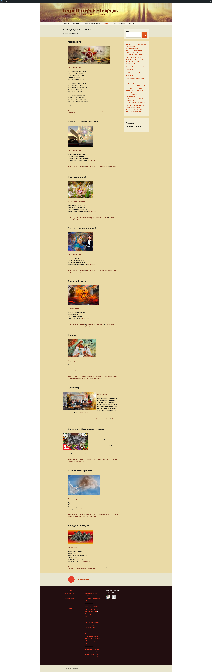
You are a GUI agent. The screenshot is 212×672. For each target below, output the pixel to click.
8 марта (106, 217)
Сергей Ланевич (72, 547)
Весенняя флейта (69, 601)
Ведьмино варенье (69, 593)
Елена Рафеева (129, 67)
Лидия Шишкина (138, 78)
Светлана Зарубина (130, 92)
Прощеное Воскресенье (80, 470)
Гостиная (131, 23)
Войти (107, 606)
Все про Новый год (139, 63)
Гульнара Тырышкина (131, 66)
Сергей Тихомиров (132, 94)
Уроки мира (74, 387)
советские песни (80, 461)
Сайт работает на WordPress (70, 668)
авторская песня (142, 102)
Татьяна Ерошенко (73, 308)
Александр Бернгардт (132, 48)
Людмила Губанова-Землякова (77, 201)
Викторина (102, 459)
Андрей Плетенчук (138, 52)
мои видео (136, 109)
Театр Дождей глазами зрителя (131, 102)
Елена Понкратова (142, 66)
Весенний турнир (69, 598)
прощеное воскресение (79, 516)
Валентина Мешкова (133, 57)
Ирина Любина (129, 69)
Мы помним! (74, 41)
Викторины (76, 23)
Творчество (66, 23)
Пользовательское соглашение (91, 23)
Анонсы (114, 23)
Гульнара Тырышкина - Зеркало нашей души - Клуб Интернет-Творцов (92, 593)
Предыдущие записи (81, 579)
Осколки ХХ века (139, 90)
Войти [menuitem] (5, 1)
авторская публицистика (103, 418)
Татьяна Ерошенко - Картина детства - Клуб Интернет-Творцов (92, 652)
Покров (72, 335)
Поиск (127, 31)
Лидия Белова (129, 78)
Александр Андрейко (130, 46)
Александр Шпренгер (134, 50)
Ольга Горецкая (139, 88)
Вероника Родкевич (142, 59)
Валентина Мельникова (134, 55)
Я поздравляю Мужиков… (81, 525)
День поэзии (113, 166)
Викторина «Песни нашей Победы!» (87, 428)
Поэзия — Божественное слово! (84, 121)
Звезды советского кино (137, 67)
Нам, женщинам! (77, 177)
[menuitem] (1, 1)
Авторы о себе (143, 44)
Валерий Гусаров (131, 59)
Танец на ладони (69, 595)
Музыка (89, 459)
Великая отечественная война (76, 326)
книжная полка (129, 109)
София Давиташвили (130, 96)
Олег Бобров (130, 88)
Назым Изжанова (102, 394)
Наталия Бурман (141, 86)
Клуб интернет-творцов (74, 168)
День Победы (108, 459)
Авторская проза (133, 44)
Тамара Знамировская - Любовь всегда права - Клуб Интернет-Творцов (92, 636)
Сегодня (105, 23)
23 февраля (101, 324)
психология (140, 109)
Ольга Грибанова (130, 90)
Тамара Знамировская (74, 67)
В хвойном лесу (68, 590)
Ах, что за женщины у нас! (82, 228)
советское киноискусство (138, 111)
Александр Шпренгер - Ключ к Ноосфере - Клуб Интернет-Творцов (92, 609)
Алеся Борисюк (130, 52)
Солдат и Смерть (77, 281)
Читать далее (92, 160)
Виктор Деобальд (129, 61)
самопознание (129, 111)
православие (97, 378)
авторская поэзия (104, 111)
